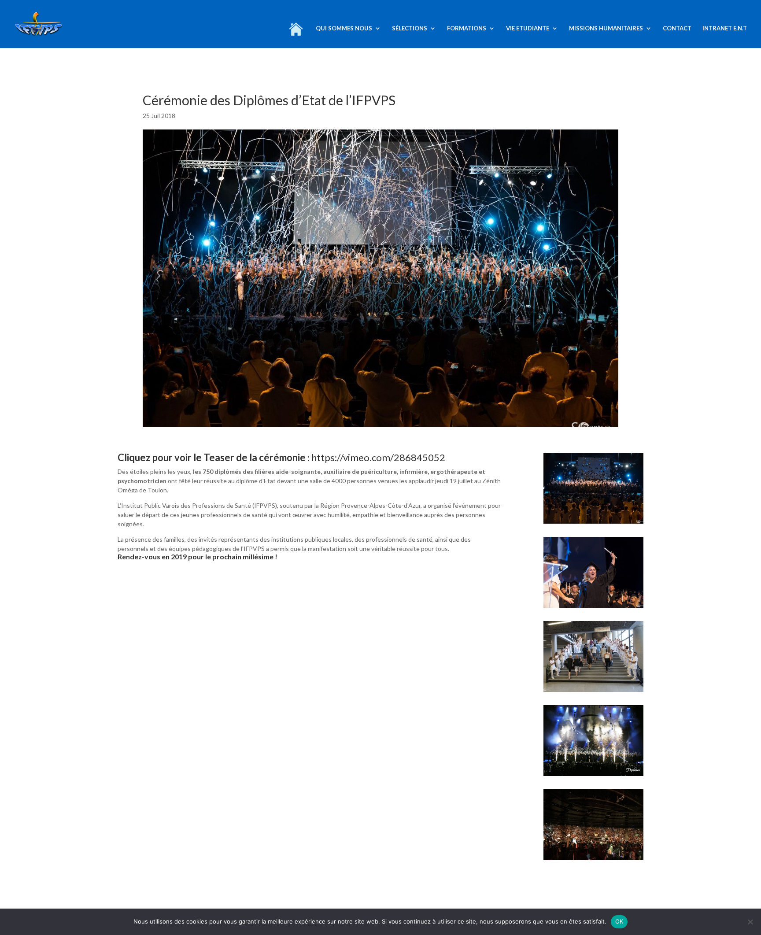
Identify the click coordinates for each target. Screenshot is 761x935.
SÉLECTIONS (409, 28)
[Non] (750, 921)
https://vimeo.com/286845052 (379, 457)
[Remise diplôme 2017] (593, 523)
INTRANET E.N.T (724, 28)
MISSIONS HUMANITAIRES (606, 28)
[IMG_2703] (593, 860)
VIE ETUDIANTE (527, 28)
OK (619, 921)
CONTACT (677, 28)
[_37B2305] (593, 776)
